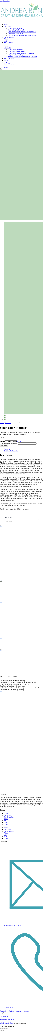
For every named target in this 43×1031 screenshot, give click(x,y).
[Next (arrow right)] (3, 1030)
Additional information (11, 451)
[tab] (23, 449)
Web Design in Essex (7, 1023)
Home (6, 24)
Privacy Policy (4, 1016)
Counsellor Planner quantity (9, 443)
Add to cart (4, 445)
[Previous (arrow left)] (1, 1030)
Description (7, 449)
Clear (19, 441)
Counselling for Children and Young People (22, 32)
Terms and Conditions (7, 1020)
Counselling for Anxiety (15, 28)
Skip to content (5, 1)
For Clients (7, 26)
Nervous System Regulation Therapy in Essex (22, 35)
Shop (5, 820)
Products (8, 423)
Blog (5, 41)
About (6, 39)
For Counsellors (9, 37)
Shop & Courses (9, 42)
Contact (6, 824)
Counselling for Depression (16, 30)
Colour (2, 441)
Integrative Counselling (15, 33)
